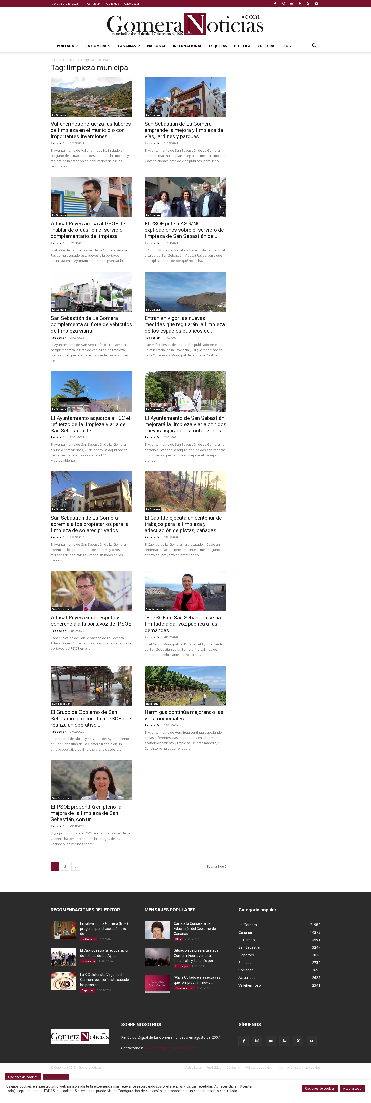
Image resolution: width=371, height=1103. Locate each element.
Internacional (187, 45)
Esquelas (218, 45)
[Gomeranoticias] (185, 24)
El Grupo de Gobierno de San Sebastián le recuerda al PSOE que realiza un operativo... (91, 718)
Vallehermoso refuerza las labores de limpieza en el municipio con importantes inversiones (91, 130)
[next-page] (75, 866)
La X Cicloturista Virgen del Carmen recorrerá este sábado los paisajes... (104, 980)
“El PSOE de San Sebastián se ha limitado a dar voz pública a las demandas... (183, 624)
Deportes (88, 990)
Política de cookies (258, 1067)
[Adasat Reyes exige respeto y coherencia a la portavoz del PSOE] (91, 591)
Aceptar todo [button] (352, 1088)
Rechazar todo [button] (56, 1077)
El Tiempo (181, 966)
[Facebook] (275, 3)
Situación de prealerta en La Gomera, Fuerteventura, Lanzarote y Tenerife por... (196, 955)
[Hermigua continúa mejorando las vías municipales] (185, 686)
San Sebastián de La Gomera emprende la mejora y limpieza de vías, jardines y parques (184, 130)
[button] (314, 46)
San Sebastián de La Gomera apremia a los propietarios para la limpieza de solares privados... (90, 524)
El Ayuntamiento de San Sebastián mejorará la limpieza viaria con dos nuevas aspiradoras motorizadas (185, 424)
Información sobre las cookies (298, 1067)
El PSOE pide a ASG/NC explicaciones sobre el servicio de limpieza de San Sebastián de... (184, 230)
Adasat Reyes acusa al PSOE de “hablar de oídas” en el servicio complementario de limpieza (88, 230)
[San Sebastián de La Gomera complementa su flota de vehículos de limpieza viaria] (91, 292)
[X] (308, 3)
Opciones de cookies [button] (320, 1088)
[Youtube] (316, 3)
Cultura (266, 45)
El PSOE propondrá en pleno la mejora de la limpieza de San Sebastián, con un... (86, 813)
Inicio (54, 60)
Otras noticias (184, 988)
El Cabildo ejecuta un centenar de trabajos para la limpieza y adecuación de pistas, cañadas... (183, 524)
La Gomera (96, 45)
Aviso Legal (131, 3)
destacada (88, 961)
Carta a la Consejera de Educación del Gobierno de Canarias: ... (195, 928)
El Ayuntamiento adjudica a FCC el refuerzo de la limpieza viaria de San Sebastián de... (90, 424)
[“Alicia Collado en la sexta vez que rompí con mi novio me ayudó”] (157, 984)
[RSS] (300, 3)
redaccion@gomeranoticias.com (170, 1048)
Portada (65, 45)
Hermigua (152, 703)
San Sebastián (61, 609)
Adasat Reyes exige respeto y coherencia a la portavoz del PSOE (91, 621)
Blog (286, 45)
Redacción (58, 143)
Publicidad (112, 3)
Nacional (156, 45)
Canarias (127, 45)
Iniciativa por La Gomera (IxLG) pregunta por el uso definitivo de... (104, 928)
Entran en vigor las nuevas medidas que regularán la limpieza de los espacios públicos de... (185, 324)
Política (242, 45)
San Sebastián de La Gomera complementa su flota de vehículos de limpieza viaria (91, 324)
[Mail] (291, 3)
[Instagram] (283, 3)
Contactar (93, 3)
